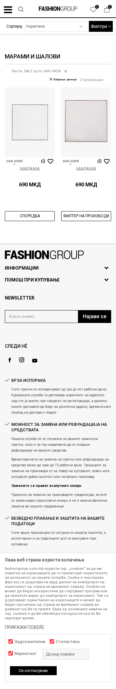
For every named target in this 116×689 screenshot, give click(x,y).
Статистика (68, 641)
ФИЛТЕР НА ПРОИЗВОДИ (86, 216)
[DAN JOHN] (14, 162)
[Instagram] (21, 359)
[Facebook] (9, 360)
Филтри (99, 26)
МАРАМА (30, 169)
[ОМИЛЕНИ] (96, 11)
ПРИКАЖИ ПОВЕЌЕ (24, 627)
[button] (20, 10)
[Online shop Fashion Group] (58, 8)
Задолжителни (30, 641)
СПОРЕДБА (30, 216)
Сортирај (14, 26)
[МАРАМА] (30, 122)
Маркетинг (25, 653)
